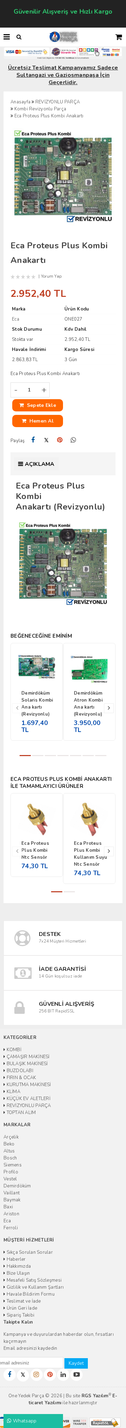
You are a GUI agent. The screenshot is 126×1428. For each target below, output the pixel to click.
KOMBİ (13, 1050)
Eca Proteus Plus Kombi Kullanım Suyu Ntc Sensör (90, 853)
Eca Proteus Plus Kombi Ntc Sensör (35, 850)
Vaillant (12, 1193)
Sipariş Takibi (19, 1315)
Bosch (10, 1158)
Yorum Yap (51, 276)
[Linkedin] (63, 1375)
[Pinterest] (60, 440)
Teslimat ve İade (23, 1301)
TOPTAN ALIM (20, 1113)
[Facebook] (33, 440)
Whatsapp (23, 1421)
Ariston (11, 1214)
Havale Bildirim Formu (30, 1294)
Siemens (13, 1165)
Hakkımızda (18, 1266)
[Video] (76, 1375)
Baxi (8, 1207)
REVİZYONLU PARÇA (28, 1106)
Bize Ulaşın (17, 1273)
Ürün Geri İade (21, 1308)
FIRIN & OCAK (20, 1078)
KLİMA (12, 1092)
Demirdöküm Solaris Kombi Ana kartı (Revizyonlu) (37, 703)
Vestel (10, 1179)
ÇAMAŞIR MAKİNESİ (27, 1057)
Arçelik (11, 1137)
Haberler (15, 1259)
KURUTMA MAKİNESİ (28, 1085)
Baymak (12, 1200)
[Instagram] (36, 1375)
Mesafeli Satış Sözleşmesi (33, 1280)
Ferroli (11, 1228)
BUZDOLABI (19, 1071)
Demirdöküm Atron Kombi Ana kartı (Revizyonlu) (88, 703)
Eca (7, 1221)
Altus (9, 1151)
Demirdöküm (17, 1186)
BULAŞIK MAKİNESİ (26, 1064)
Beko (9, 1144)
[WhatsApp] (73, 440)
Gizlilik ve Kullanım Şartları (34, 1287)
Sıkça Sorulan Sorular (29, 1252)
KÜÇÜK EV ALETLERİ (27, 1099)
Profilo (11, 1172)
